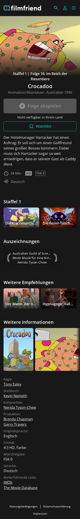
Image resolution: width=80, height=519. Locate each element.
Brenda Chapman (18, 419)
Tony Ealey (12, 384)
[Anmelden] (64, 8)
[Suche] (56, 8)
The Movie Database (21, 487)
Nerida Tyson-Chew (20, 407)
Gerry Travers (15, 424)
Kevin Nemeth (15, 395)
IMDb (8, 482)
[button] (73, 8)
